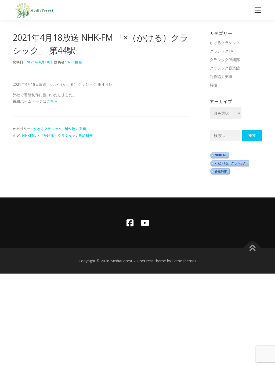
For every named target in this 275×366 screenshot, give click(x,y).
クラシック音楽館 (225, 67)
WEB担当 (74, 62)
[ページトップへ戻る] (252, 248)
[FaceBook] (130, 223)
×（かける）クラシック (57, 135)
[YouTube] (145, 223)
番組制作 (85, 135)
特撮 (213, 85)
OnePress (145, 260)
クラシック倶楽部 (225, 59)
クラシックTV (221, 51)
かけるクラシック (47, 128)
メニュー (257, 10)
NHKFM (28, 135)
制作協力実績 (75, 128)
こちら (52, 101)
